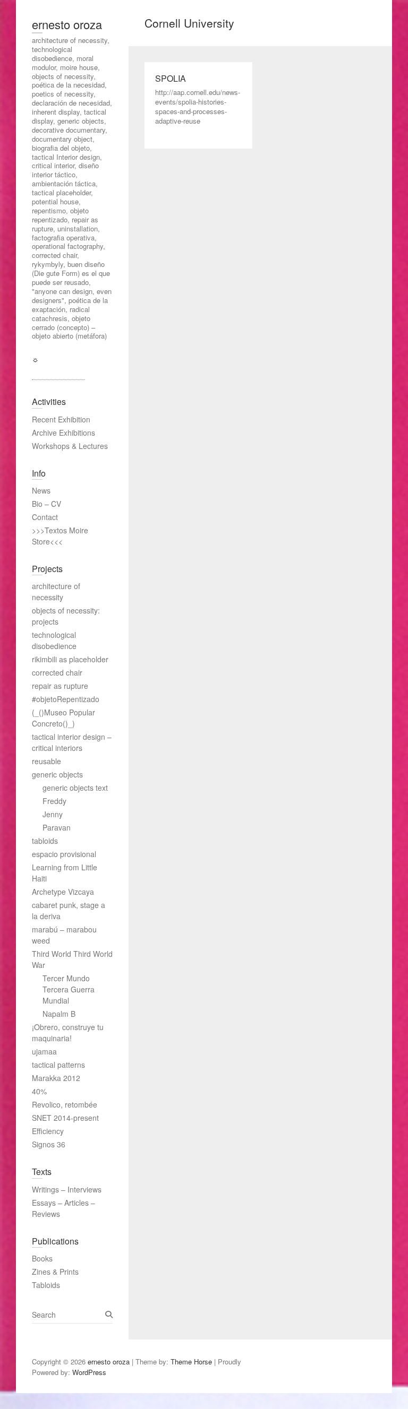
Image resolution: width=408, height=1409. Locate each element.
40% (39, 1091)
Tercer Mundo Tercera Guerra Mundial (68, 989)
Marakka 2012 (56, 1078)
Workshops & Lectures (70, 445)
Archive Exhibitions (63, 432)
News (41, 490)
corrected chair (57, 672)
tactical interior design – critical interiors (72, 742)
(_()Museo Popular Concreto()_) (63, 718)
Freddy (54, 801)
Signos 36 (48, 1144)
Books (42, 1258)
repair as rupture (60, 685)
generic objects (57, 774)
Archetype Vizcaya (63, 891)
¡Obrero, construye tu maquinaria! (68, 1032)
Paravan (56, 827)
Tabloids (46, 1285)
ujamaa (44, 1051)
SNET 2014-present (65, 1117)
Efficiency (48, 1131)
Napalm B (58, 1013)
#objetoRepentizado (65, 699)
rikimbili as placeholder (70, 659)
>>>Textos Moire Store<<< (60, 536)
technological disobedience (54, 640)
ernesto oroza (67, 24)
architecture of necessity (56, 591)
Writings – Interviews (66, 1189)
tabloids (45, 840)
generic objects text (75, 787)
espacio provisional (64, 854)
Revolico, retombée (64, 1104)
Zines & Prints (55, 1271)
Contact (45, 517)
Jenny (52, 814)
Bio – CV (46, 503)
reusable (46, 761)
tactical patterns (58, 1064)
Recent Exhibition (61, 419)
